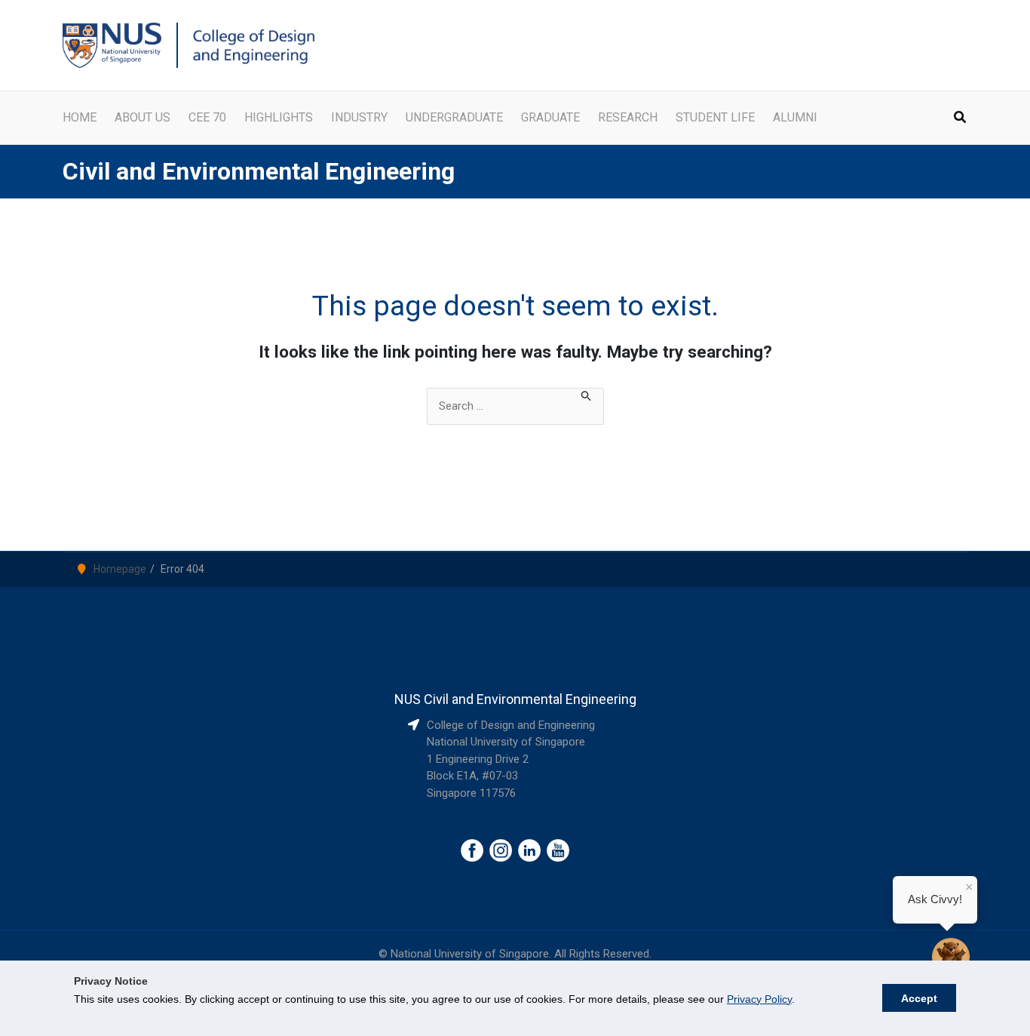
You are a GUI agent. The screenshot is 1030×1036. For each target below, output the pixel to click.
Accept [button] (919, 998)
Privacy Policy (759, 999)
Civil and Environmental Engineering (259, 171)
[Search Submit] (587, 397)
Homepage (119, 569)
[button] (960, 119)
